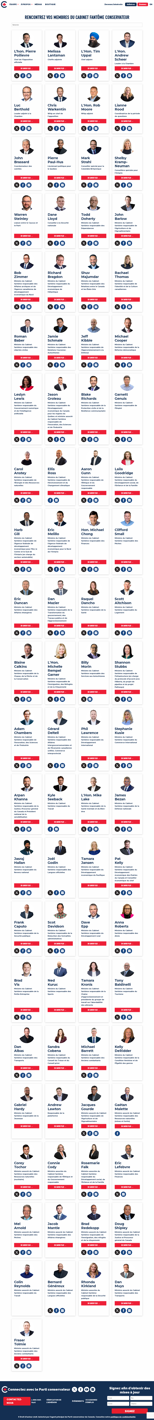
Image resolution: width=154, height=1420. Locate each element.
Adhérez (131, 4)
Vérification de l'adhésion (53, 1401)
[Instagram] (29, 76)
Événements (78, 1401)
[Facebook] (22, 76)
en (151, 4)
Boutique (50, 4)
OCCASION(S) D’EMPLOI (91, 1401)
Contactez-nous (14, 1401)
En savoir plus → (27, 68)
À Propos (25, 4)
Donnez (142, 4)
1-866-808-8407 (36, 1401)
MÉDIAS (38, 4)
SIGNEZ (130, 1411)
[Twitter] (16, 76)
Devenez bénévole (114, 4)
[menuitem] (4, 4)
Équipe (13, 4)
